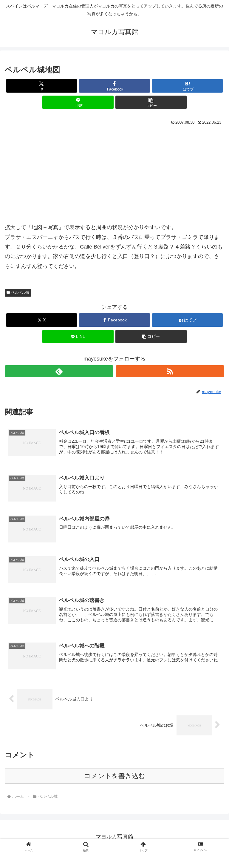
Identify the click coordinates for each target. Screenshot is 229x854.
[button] (151, 102)
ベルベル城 (20, 292)
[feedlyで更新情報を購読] (59, 371)
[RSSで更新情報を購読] (170, 371)
